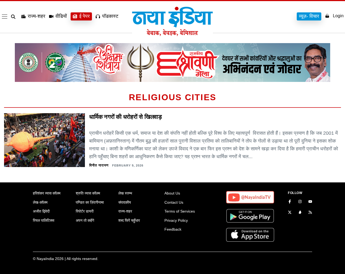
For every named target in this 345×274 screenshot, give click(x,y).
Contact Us (173, 202)
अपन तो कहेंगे (85, 220)
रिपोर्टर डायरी (85, 211)
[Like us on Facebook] (290, 202)
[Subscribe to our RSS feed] (310, 213)
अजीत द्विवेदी (41, 211)
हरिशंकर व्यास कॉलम (46, 193)
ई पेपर (84, 16)
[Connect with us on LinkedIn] (300, 213)
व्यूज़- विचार (309, 16)
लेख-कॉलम (40, 202)
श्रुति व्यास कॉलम (88, 193)
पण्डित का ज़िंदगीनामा (90, 202)
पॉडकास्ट (110, 16)
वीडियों (61, 16)
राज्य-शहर (36, 16)
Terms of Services (179, 211)
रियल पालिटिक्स (43, 220)
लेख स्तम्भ (125, 193)
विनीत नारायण (99, 165)
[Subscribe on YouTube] (310, 202)
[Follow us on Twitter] (290, 213)
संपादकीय (124, 202)
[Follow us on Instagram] (300, 202)
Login (338, 15)
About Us (172, 193)
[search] (14, 17)
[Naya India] (172, 34)
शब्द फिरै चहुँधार (129, 220)
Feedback (172, 229)
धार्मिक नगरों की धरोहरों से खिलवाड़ (125, 116)
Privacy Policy (176, 220)
